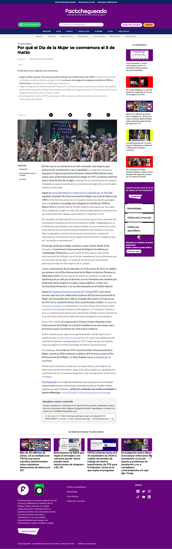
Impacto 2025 (115, 36)
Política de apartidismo (76, 487)
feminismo (23, 169)
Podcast (39, 36)
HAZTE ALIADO (29, 531)
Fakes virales (123, 31)
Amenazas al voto (86, 2)
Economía (98, 31)
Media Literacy (67, 36)
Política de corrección (76, 501)
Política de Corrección (139, 217)
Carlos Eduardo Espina (65, 2)
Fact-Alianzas (99, 36)
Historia (22, 179)
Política (69, 31)
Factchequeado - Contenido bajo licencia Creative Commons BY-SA (46, 544)
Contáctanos (136, 196)
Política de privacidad (87, 544)
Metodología (83, 36)
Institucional (130, 36)
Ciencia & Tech (84, 31)
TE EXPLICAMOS (25, 44)
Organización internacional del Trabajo (44, 86)
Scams (110, 31)
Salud (58, 31)
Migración (47, 31)
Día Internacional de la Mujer (27, 174)
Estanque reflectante (107, 2)
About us (52, 36)
